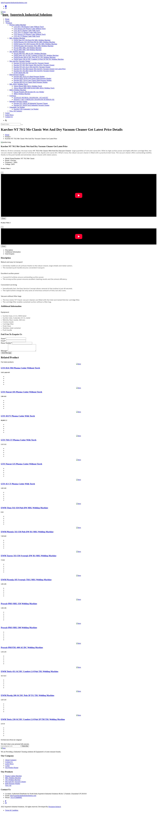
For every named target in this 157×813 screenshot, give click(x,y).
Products (9, 23)
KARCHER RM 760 (21, 73)
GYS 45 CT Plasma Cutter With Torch (27, 36)
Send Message (6, 353)
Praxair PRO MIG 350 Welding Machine (27, 48)
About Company (10, 760)
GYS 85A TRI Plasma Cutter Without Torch (29, 27)
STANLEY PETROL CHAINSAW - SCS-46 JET (31, 97)
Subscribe (25, 746)
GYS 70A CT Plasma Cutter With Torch (27, 32)
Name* (3, 338)
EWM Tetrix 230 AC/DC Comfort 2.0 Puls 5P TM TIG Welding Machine (39, 59)
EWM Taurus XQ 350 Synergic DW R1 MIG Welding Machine (35, 44)
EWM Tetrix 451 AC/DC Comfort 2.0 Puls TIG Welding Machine (36, 55)
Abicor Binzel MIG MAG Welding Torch (28, 86)
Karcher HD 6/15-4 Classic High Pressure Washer (31, 82)
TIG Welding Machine (17, 51)
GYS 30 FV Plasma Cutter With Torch (27, 30)
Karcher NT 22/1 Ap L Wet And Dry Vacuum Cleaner (32, 67)
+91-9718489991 (16, 797)
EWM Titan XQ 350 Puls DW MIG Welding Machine (32, 40)
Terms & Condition (11, 810)
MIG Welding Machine (17, 38)
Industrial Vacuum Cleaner (18, 101)
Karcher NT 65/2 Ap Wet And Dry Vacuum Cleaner (31, 63)
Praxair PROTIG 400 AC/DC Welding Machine (30, 53)
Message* (4, 351)
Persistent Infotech (54, 807)
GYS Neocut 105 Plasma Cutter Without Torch (29, 28)
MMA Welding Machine (17, 90)
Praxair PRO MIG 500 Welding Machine (27, 50)
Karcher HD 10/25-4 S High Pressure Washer (29, 76)
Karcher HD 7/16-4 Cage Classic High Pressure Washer (32, 80)
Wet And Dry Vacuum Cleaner (19, 61)
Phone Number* (6, 343)
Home (7, 19)
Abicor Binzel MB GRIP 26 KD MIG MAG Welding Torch (34, 88)
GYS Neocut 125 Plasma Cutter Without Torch (29, 34)
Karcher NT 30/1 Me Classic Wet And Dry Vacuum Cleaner (34, 65)
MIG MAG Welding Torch (18, 84)
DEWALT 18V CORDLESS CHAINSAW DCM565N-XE (34, 99)
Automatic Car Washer (17, 107)
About (7, 21)
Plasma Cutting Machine (17, 25)
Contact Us (9, 117)
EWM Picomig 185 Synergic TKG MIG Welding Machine (33, 46)
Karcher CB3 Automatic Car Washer (26, 109)
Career (7, 113)
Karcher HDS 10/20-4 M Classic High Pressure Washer (32, 78)
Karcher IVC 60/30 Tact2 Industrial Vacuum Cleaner (31, 105)
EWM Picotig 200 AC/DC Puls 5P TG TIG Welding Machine (35, 57)
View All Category (15, 111)
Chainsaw (12, 96)
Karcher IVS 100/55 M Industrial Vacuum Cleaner (31, 103)
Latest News (9, 115)
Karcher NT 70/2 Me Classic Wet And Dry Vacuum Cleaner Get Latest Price (40, 69)
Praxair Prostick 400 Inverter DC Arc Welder (29, 92)
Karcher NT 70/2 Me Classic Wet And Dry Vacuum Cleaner (34, 71)
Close (3, 218)
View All (8, 785)
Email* (3, 341)
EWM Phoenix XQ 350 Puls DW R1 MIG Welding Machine (34, 42)
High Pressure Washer (16, 74)
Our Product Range (11, 767)
